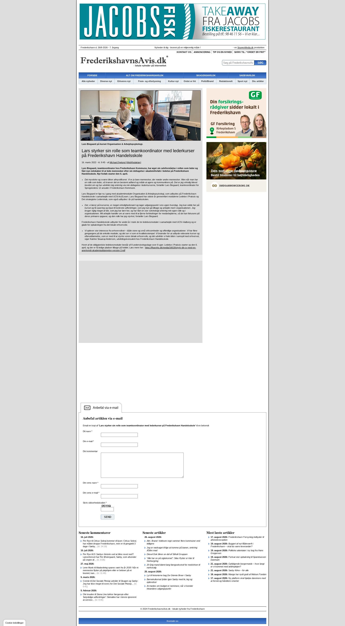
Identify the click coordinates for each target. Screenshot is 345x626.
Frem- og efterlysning (149, 81)
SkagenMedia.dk (245, 47)
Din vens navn (90, 483)
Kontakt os (184, 52)
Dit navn (87, 431)
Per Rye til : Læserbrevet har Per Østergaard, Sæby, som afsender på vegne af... (109, 557)
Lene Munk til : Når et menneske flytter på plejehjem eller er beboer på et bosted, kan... (110, 570)
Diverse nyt (106, 81)
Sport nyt (242, 81)
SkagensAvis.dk (206, 75)
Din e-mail (88, 441)
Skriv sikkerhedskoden (95, 503)
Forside (92, 75)
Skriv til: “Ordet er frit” (250, 52)
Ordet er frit (190, 81)
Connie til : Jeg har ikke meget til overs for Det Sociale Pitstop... (110, 584)
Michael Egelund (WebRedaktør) (125, 162)
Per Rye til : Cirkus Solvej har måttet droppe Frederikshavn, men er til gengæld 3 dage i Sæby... (109, 544)
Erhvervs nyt (124, 81)
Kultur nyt (173, 81)
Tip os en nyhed (222, 52)
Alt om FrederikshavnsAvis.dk (145, 75)
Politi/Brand (207, 81)
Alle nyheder (88, 81)
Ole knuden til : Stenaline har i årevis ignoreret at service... (109, 597)
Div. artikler (258, 81)
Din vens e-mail (91, 493)
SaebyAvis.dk (247, 75)
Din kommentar (90, 451)
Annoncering (202, 52)
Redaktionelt (226, 81)
